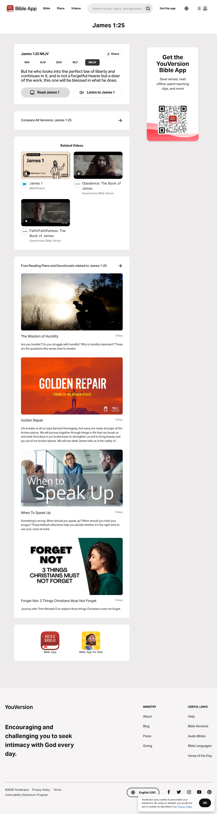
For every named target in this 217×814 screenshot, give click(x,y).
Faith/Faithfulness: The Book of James (47, 233)
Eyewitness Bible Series (98, 193)
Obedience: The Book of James (101, 185)
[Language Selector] (186, 8)
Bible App (50, 652)
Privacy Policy (41, 789)
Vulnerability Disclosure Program (26, 794)
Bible (46, 8)
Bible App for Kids (91, 652)
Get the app (167, 8)
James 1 (40, 183)
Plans (60, 8)
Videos (76, 8)
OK (205, 802)
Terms (57, 789)
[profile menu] (202, 8)
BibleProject (37, 188)
